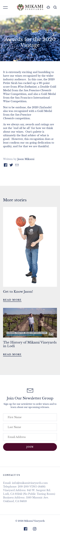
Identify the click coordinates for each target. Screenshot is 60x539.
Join (30, 446)
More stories (15, 200)
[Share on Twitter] (11, 165)
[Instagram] (34, 529)
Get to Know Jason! (18, 291)
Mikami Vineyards (34, 521)
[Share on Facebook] (5, 165)
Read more (12, 299)
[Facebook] (25, 529)
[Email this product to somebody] (17, 165)
